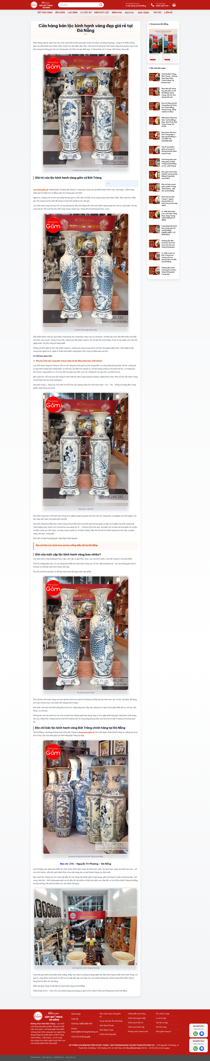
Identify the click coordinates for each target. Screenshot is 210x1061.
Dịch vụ (129, 12)
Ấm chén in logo (163, 1014)
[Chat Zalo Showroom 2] (201, 1048)
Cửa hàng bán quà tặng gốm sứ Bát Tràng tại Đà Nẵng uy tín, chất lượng (169, 162)
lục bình (73, 12)
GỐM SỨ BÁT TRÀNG (100, 1045)
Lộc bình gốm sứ (40, 190)
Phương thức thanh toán (138, 1031)
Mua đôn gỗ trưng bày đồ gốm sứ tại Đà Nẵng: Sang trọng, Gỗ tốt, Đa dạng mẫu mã (169, 92)
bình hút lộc (101, 12)
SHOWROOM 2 (58, 1057)
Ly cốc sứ (85, 12)
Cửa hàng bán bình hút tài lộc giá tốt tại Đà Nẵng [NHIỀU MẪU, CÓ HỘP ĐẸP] (169, 230)
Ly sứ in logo (161, 1018)
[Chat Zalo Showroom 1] (201, 1033)
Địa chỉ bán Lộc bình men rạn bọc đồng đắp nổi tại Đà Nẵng (67, 545)
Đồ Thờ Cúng (45, 12)
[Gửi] (101, 5)
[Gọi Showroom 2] (195, 1048)
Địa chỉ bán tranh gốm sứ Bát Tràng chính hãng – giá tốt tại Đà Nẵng (169, 187)
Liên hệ (168, 12)
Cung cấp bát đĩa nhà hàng (111, 1021)
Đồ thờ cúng (161, 1027)
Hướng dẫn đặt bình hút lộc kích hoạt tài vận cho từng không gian (168, 244)
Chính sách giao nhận (137, 1018)
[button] (174, 5)
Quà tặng (143, 12)
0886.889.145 (47, 1057)
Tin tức (157, 12)
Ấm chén (60, 12)
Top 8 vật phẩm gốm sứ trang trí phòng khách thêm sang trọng (169, 150)
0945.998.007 (70, 1057)
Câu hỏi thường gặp (80, 1036)
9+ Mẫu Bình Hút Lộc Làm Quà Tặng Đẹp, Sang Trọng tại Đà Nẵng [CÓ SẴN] (169, 215)
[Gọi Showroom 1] (195, 1033)
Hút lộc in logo (162, 1023)
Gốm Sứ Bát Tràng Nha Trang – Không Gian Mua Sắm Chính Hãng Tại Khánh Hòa (169, 78)
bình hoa (117, 12)
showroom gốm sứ (86, 732)
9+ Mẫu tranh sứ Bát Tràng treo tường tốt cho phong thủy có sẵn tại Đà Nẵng (169, 257)
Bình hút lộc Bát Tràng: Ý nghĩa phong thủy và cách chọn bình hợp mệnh (169, 201)
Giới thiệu (76, 1014)
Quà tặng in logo (106, 1030)
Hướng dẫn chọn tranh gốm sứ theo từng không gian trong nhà (169, 271)
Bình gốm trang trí (163, 1031)
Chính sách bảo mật (136, 1027)
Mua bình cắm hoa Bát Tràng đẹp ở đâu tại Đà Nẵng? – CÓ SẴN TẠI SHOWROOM (169, 136)
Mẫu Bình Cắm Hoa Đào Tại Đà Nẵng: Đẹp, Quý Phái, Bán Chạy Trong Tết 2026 (169, 122)
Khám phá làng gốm (108, 1034)
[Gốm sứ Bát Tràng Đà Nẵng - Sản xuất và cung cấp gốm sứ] (41, 4)
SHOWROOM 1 (36, 1057)
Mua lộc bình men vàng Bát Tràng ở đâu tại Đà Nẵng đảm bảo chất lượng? (69, 361)
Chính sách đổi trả (135, 1023)
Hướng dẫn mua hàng (136, 1014)
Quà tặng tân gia (107, 1025)
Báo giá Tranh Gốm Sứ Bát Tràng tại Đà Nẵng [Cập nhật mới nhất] (170, 175)
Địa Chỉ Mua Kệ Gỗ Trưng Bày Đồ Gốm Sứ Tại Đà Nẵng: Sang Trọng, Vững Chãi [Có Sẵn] (169, 107)
